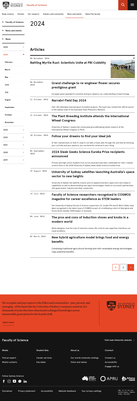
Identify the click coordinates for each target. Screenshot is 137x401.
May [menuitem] (6, 77)
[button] (123, 5)
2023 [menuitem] (5, 130)
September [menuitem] (9, 107)
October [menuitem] (8, 115)
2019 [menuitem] (5, 160)
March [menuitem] (7, 70)
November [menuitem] (9, 122)
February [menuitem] (9, 62)
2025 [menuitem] (5, 47)
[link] (120, 340)
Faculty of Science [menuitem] (14, 22)
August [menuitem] (8, 100)
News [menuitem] (8, 39)
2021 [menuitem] (5, 145)
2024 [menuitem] (5, 54)
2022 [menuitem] (5, 137)
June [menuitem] (7, 85)
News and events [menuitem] (13, 30)
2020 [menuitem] (5, 152)
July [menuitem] (6, 92)
